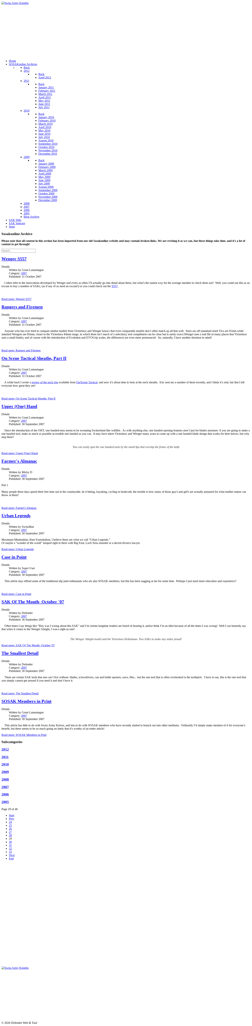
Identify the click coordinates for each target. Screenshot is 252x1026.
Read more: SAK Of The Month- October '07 (28, 645)
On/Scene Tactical (86, 382)
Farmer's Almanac (19, 461)
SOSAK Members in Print (26, 701)
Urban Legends (15, 515)
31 (10, 845)
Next (12, 855)
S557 (115, 286)
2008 (5, 779)
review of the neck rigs (45, 382)
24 (10, 822)
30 (10, 841)
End (11, 858)
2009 (5, 772)
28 (10, 835)
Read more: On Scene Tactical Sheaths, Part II (28, 398)
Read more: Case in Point (16, 594)
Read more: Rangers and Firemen (21, 350)
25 (10, 825)
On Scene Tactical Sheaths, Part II (33, 358)
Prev (11, 818)
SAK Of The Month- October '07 (32, 601)
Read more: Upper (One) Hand (19, 453)
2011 (5, 757)
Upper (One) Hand (19, 406)
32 (10, 848)
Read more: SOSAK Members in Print (23, 734)
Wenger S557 (14, 258)
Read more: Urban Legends (17, 549)
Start (11, 815)
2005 (5, 802)
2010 (5, 764)
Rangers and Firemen (22, 306)
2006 (5, 794)
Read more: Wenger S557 (16, 299)
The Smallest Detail (20, 653)
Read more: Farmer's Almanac (19, 508)
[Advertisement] (112, 30)
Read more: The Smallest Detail (20, 693)
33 (10, 851)
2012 (5, 749)
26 (10, 828)
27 (10, 832)
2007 (24, 273)
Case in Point (14, 557)
